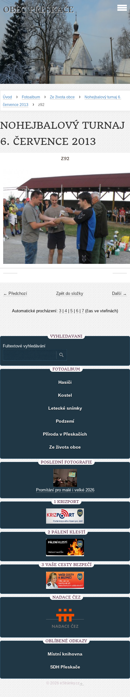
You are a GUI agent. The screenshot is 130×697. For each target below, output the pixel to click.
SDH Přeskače (65, 666)
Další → (119, 293)
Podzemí (65, 421)
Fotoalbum (31, 97)
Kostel (65, 395)
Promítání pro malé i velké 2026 (65, 490)
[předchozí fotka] (10, 220)
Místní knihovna (65, 654)
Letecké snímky (65, 408)
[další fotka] (120, 220)
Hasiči (65, 382)
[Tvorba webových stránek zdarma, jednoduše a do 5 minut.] (82, 683)
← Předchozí (15, 293)
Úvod (7, 97)
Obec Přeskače (38, 10)
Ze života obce (62, 97)
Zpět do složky (69, 293)
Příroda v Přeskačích (65, 434)
